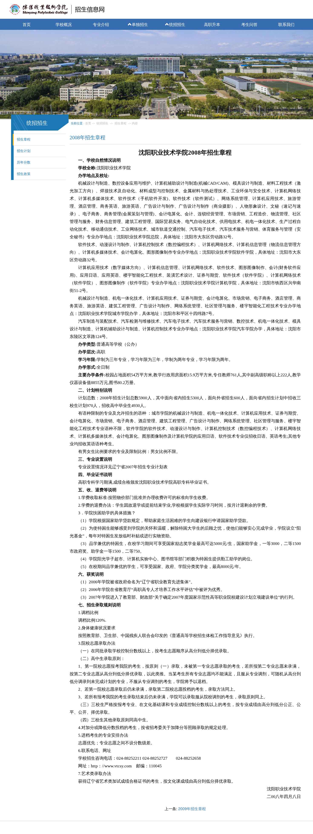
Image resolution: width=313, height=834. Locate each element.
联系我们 (286, 24)
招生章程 (23, 139)
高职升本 (212, 24)
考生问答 (249, 24)
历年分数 (23, 162)
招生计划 (23, 151)
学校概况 (64, 24)
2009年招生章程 (192, 808)
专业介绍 (101, 24)
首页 (27, 24)
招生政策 (23, 174)
